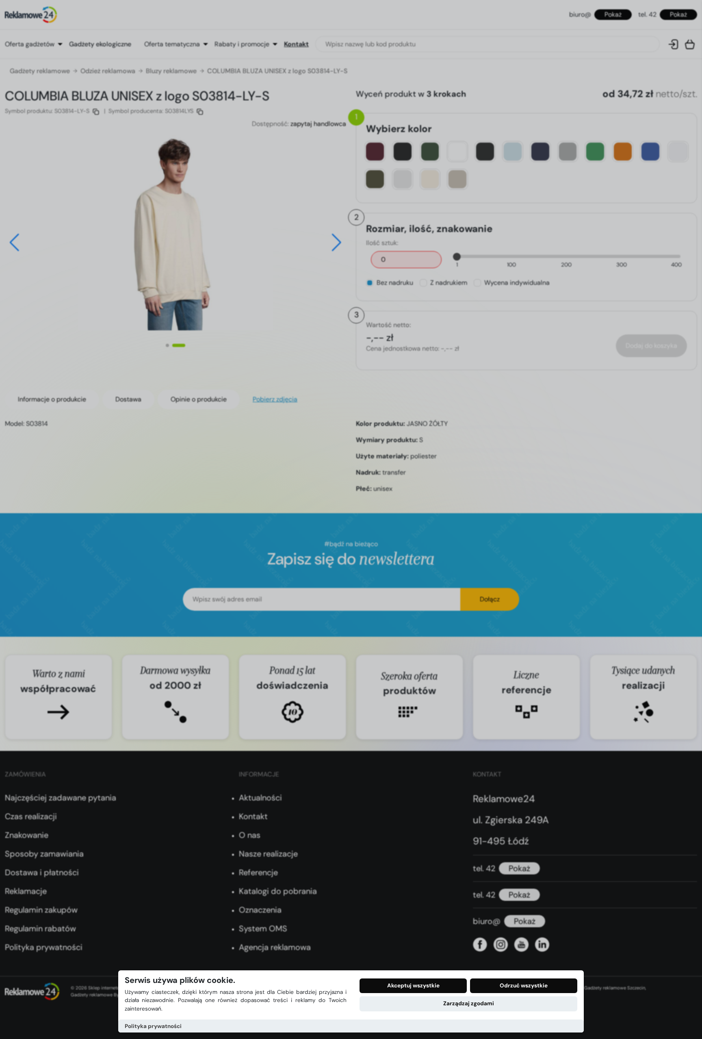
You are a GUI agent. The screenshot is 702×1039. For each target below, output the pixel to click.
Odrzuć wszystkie (524, 985)
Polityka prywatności (153, 1026)
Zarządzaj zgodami (468, 1003)
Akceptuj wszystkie (413, 985)
